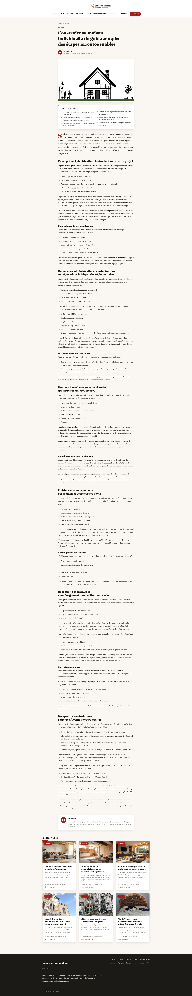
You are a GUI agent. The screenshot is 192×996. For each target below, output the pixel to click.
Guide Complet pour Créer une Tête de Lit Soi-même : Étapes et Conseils (130, 921)
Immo (62, 14)
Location (70, 14)
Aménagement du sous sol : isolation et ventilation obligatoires (92, 869)
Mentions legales (139, 963)
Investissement (99, 14)
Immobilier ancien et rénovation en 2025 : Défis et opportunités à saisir (57, 921)
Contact (135, 14)
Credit (88, 14)
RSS (148, 963)
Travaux (79, 14)
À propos (123, 14)
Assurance (113, 14)
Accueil (54, 14)
